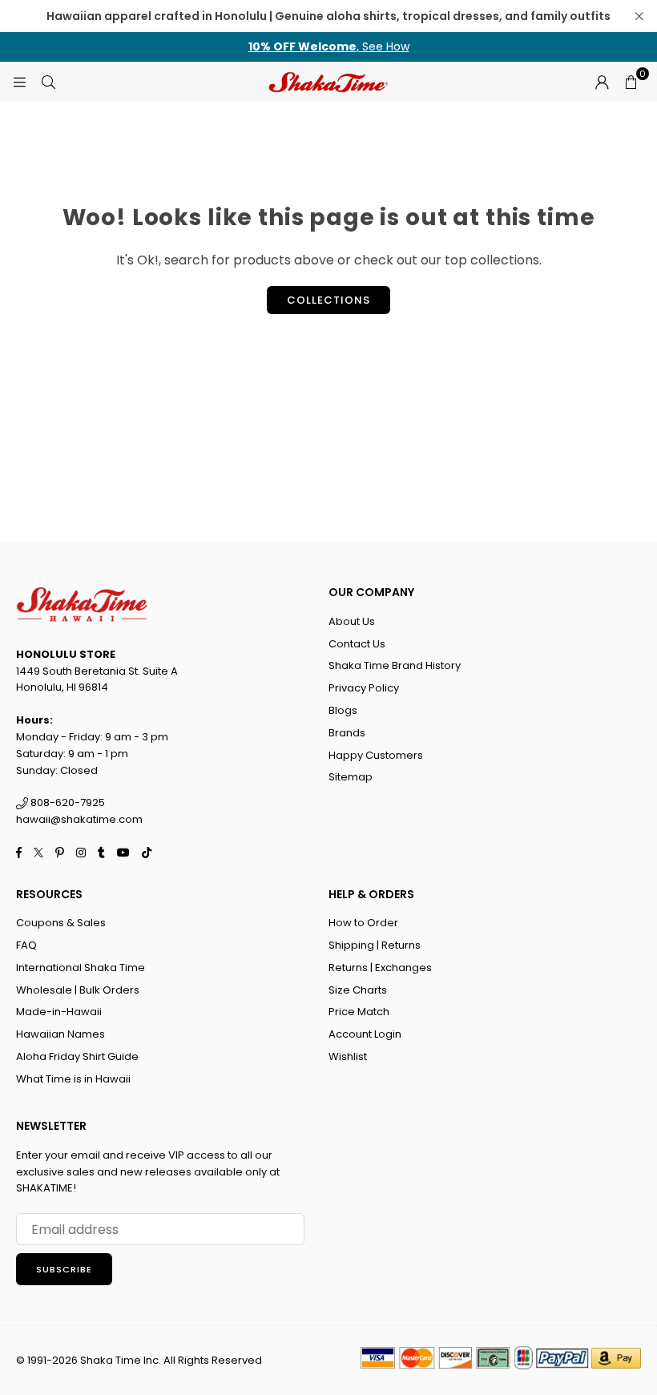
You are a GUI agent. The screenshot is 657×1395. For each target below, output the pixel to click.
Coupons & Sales (61, 922)
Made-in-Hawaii (59, 1011)
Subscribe (64, 1269)
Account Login (364, 1034)
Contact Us (356, 643)
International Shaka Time (80, 967)
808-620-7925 (66, 802)
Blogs (342, 710)
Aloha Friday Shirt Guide (77, 1056)
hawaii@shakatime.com (79, 819)
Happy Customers (375, 755)
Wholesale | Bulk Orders (77, 990)
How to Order (363, 922)
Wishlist (347, 1056)
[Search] (48, 81)
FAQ (26, 945)
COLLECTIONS (328, 300)
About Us (351, 621)
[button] (630, 81)
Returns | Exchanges (380, 967)
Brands (346, 732)
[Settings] (601, 81)
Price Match (358, 1011)
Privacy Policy (363, 687)
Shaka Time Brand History (394, 665)
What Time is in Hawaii (73, 1079)
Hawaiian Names (60, 1034)
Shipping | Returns (374, 945)
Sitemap (350, 776)
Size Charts (357, 990)
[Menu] (19, 81)
